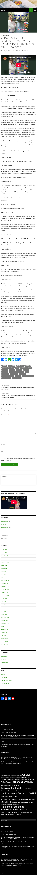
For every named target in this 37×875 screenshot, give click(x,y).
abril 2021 (3, 611)
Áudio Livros (4, 521)
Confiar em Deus (26, 777)
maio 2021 (4, 608)
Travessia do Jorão (28, 376)
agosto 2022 (4, 565)
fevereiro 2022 (5, 580)
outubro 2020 (4, 626)
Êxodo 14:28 (20, 365)
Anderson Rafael (18, 775)
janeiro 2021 (4, 620)
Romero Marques (6, 812)
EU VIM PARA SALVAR (7, 729)
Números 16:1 (14, 374)
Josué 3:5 (12, 369)
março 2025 (4, 553)
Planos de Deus (21, 802)
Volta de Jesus (5, 814)
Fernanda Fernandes (7, 367)
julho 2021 (4, 602)
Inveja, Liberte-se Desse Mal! (8, 732)
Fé (8, 785)
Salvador (18, 376)
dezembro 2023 (5, 556)
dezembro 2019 (5, 644)
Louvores (3, 524)
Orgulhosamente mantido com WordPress (10, 873)
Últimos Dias (18, 814)
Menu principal (35, 10)
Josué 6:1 (26, 369)
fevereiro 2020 (5, 638)
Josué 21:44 (5, 369)
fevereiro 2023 (5, 559)
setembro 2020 (5, 629)
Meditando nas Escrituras (16, 371)
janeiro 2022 (4, 583)
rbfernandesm (17, 50)
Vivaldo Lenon (29, 812)
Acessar (3, 674)
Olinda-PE (22, 374)
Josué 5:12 (19, 369)
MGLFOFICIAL (5, 374)
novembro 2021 (5, 589)
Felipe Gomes (6, 782)
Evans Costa (26, 779)
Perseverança (15, 802)
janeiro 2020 (4, 641)
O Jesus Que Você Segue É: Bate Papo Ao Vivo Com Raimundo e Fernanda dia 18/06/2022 (18, 395)
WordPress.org (5, 683)
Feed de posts (4, 677)
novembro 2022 (5, 562)
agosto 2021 (4, 599)
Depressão (12, 779)
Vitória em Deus (6, 378)
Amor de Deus (11, 775)
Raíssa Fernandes (21, 809)
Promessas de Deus (14, 804)
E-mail (3, 444)
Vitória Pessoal (17, 378)
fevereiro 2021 (5, 617)
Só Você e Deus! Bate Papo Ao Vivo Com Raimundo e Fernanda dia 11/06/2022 (17, 387)
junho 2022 (4, 568)
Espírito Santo (20, 779)
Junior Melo (26, 788)
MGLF (3, 10)
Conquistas (12, 365)
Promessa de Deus (5, 804)
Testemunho (23, 812)
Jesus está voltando (25, 367)
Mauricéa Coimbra (16, 791)
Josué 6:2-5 (5, 371)
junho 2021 (4, 605)
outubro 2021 (4, 592)
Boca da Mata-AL (17, 777)
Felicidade (32, 779)
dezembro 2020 (5, 623)
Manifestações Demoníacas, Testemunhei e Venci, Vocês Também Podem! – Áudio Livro (17, 757)
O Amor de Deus (28, 799)
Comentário (5, 415)
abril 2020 (3, 635)
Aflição (3, 775)
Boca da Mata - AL (6, 777)
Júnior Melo (5, 791)
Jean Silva (12, 785)
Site (2, 451)
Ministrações (5, 35)
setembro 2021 (5, 595)
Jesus (16, 367)
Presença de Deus (29, 802)
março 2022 (4, 577)
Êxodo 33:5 (28, 365)
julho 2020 (4, 632)
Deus (16, 779)
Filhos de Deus (4, 785)
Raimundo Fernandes (7, 376)
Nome (3, 437)
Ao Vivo (4, 365)
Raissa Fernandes (8, 809)
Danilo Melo (5, 779)
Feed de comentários (6, 680)
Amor (6, 775)
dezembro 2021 (5, 586)
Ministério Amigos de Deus (11, 799)
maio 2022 (4, 571)
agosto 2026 (4, 549)
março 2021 (4, 614)
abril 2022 (3, 574)
